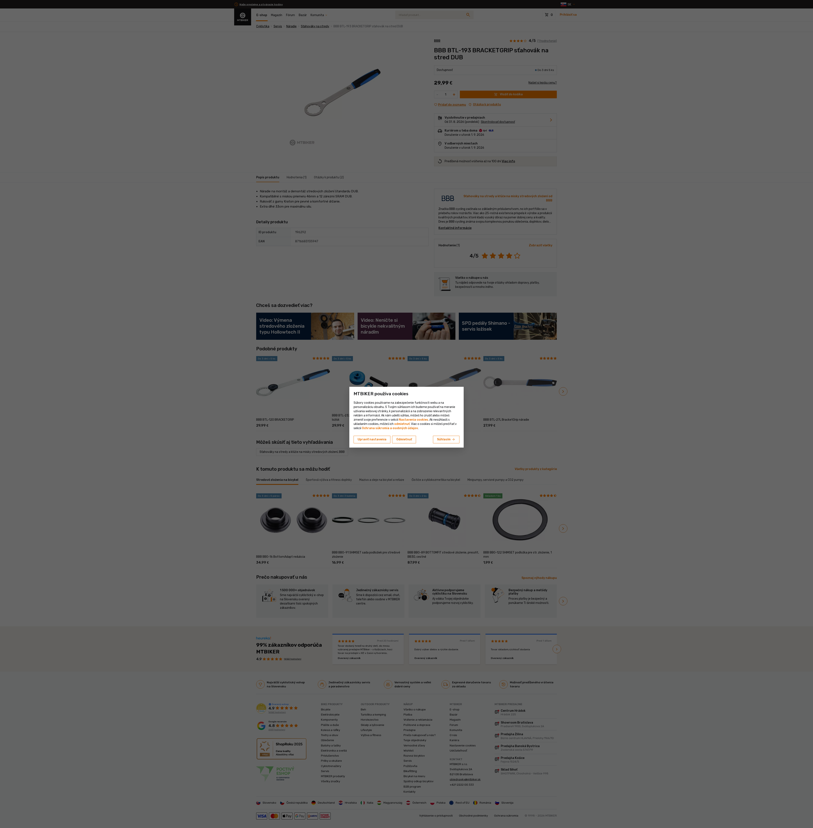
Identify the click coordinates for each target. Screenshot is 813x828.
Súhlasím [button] (446, 439)
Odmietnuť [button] (404, 439)
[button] (402, 424)
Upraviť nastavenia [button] (372, 439)
